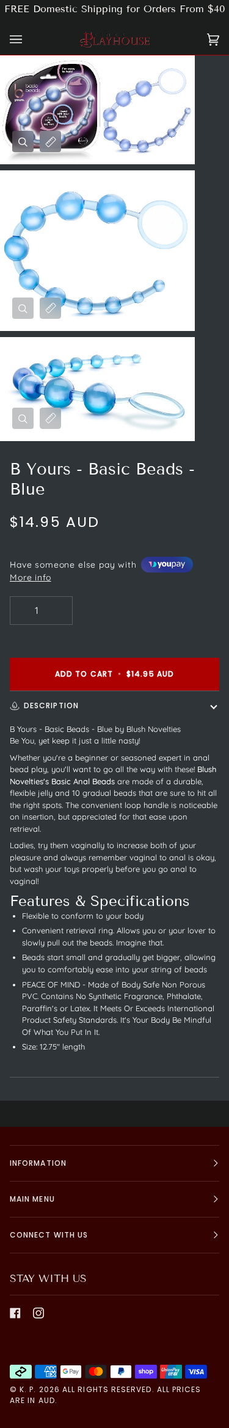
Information (38, 1163)
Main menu (32, 1199)
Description (51, 705)
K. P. (28, 1389)
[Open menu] (28, 40)
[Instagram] (38, 1313)
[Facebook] (15, 1313)
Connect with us (49, 1235)
